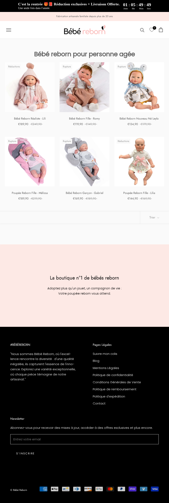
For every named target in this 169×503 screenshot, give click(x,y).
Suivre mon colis (105, 354)
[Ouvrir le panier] (161, 29)
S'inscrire (25, 453)
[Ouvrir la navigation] (8, 30)
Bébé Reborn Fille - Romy (84, 118)
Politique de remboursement (114, 389)
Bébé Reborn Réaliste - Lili (30, 118)
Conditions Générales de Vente (117, 382)
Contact (99, 403)
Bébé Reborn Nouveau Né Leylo (139, 118)
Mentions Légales (106, 368)
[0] (152, 30)
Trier (152, 217)
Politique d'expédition (109, 396)
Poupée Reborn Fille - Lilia (139, 193)
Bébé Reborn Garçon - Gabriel (84, 193)
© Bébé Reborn (18, 490)
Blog (96, 361)
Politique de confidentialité (113, 375)
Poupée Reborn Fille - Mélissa (30, 193)
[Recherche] (142, 30)
